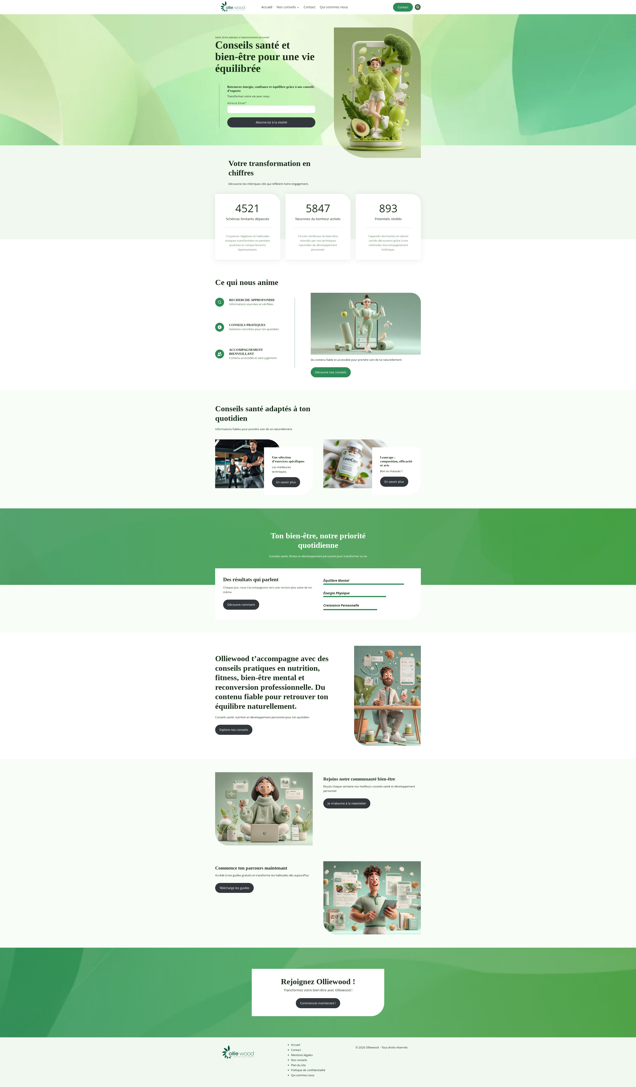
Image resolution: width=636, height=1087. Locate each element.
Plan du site (298, 1065)
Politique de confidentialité (308, 1070)
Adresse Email (237, 103)
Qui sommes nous (334, 7)
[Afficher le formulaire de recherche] (418, 7)
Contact (310, 7)
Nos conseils (299, 1060)
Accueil (266, 7)
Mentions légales (302, 1055)
